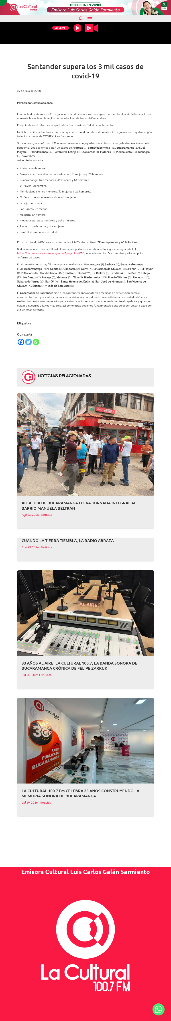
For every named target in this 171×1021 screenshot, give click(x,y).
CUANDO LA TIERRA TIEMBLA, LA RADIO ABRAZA (68, 540)
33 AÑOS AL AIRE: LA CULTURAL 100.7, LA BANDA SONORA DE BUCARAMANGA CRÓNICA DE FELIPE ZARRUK (79, 665)
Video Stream (91, 28)
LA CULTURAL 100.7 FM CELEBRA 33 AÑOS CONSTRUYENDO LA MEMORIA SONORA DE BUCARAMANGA (80, 793)
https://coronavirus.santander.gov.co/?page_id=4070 (50, 253)
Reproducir (77, 28)
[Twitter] (28, 342)
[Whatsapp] (36, 342)
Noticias (46, 515)
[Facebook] (21, 342)
